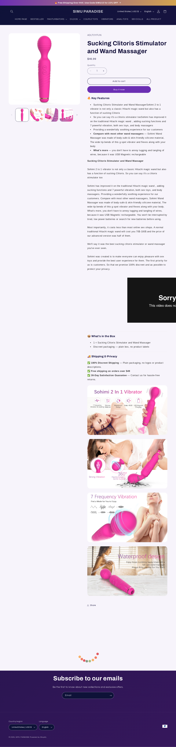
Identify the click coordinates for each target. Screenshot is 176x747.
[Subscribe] (111, 695)
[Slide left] (12, 115)
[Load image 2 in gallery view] (36, 115)
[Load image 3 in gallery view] (51, 115)
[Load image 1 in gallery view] (22, 115)
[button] (12, 11)
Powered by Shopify (38, 737)
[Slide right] (77, 115)
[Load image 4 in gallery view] (66, 115)
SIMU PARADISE (22, 737)
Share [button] (93, 605)
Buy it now (119, 89)
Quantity (91, 65)
